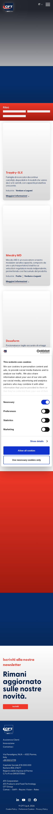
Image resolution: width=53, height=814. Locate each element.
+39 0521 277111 (9, 760)
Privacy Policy (42, 809)
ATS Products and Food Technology (19, 784)
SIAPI (14, 790)
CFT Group (8, 787)
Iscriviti (15, 707)
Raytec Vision (25, 790)
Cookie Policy (11, 809)
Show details (37, 441)
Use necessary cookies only (26, 460)
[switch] (45, 411)
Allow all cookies (26, 450)
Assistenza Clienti (11, 740)
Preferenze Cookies (26, 809)
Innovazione (8, 743)
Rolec (36, 790)
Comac (6, 790)
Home (19, 18)
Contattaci (26, 631)
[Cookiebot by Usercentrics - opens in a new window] (37, 352)
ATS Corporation (10, 781)
